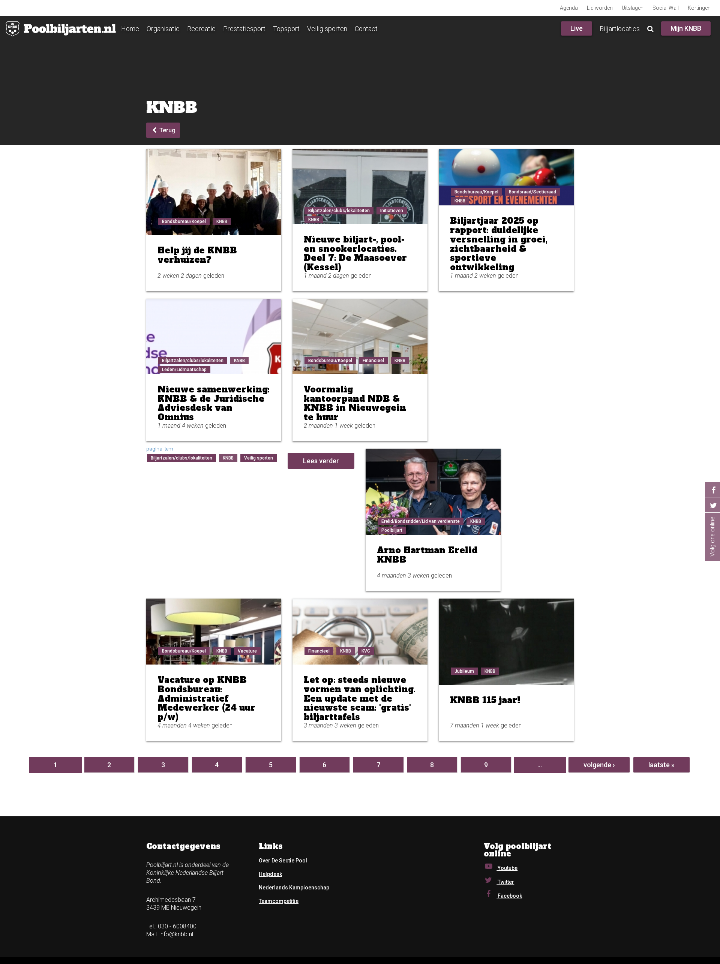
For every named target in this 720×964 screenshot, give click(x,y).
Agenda (569, 8)
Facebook (509, 896)
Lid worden (600, 8)
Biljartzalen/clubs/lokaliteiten (339, 210)
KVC (366, 651)
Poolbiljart (391, 530)
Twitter (505, 882)
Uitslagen (633, 8)
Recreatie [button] (201, 29)
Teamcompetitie (278, 901)
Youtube (507, 868)
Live (576, 28)
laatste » (661, 765)
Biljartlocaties (620, 29)
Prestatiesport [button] (244, 29)
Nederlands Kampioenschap (294, 888)
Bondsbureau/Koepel (184, 221)
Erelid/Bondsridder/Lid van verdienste (420, 521)
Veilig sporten (327, 29)
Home (130, 29)
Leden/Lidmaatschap (184, 369)
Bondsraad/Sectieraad (532, 192)
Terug (167, 130)
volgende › (599, 765)
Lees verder (321, 461)
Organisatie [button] (163, 29)
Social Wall (665, 8)
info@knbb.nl (176, 934)
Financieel (373, 360)
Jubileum (464, 671)
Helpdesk (270, 874)
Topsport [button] (286, 29)
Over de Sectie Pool (283, 861)
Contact (366, 29)
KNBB (221, 221)
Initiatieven (391, 210)
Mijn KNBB (685, 28)
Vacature (247, 651)
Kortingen (699, 8)
